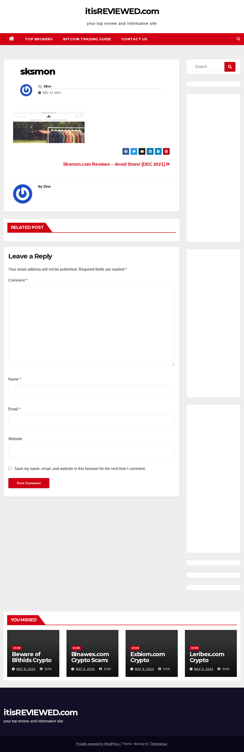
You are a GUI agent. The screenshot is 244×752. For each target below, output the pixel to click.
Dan (48, 669)
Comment (17, 280)
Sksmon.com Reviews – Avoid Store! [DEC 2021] (114, 164)
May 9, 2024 (26, 669)
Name (14, 379)
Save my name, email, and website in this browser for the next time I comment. (80, 469)
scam (16, 648)
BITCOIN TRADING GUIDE (87, 39)
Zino (47, 86)
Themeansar (158, 744)
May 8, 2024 (203, 669)
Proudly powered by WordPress (98, 744)
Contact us (134, 39)
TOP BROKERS (39, 39)
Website (15, 439)
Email (14, 409)
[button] (238, 39)
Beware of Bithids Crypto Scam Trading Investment (31, 663)
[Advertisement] (213, 167)
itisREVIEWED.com (122, 11)
